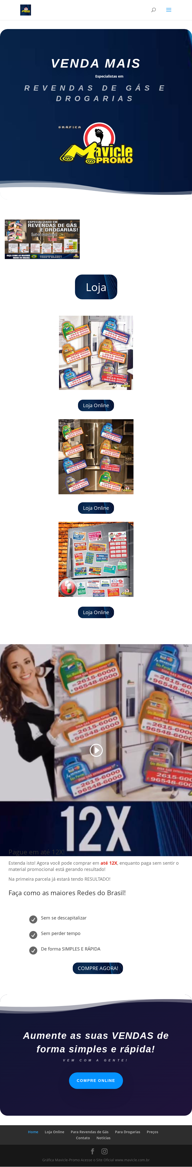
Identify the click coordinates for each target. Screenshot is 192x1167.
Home (33, 1131)
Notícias (103, 1137)
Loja (96, 287)
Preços (152, 1131)
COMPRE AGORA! (98, 968)
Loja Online (96, 405)
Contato (83, 1137)
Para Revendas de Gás (89, 1131)
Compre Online (96, 1080)
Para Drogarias (127, 1131)
